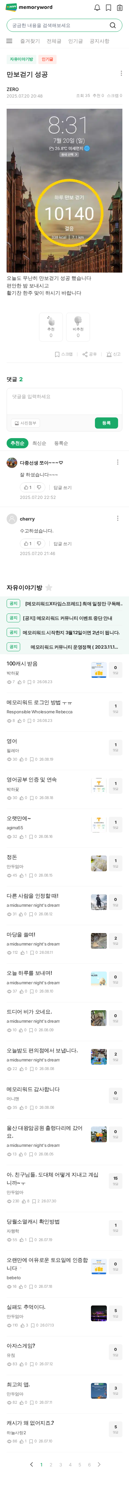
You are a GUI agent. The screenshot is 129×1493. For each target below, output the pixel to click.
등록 (106, 422)
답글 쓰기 (63, 487)
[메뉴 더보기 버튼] (9, 41)
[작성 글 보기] (118, 8)
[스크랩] (106, 8)
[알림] (95, 8)
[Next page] (99, 1464)
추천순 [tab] (17, 443)
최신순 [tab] (39, 443)
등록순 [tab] (61, 443)
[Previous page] (32, 1464)
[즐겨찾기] (48, 587)
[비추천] (39, 487)
